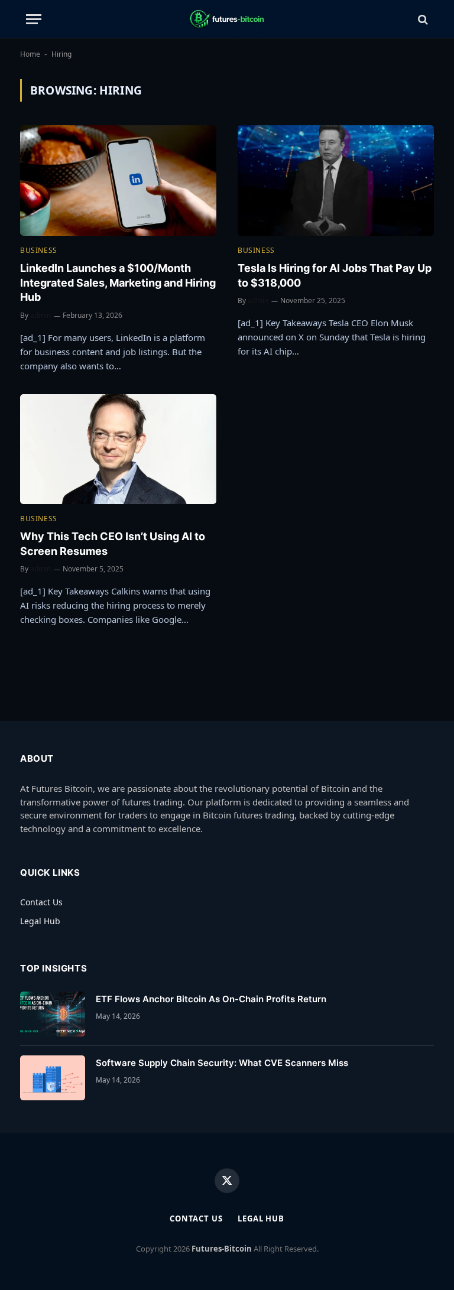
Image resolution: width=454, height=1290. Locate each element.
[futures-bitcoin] (227, 19)
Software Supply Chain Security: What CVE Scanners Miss (222, 1062)
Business (38, 250)
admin (40, 315)
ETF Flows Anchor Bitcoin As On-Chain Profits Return (211, 999)
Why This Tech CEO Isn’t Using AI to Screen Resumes (112, 543)
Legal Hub (40, 921)
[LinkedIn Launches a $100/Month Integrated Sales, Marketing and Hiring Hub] (118, 180)
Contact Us (41, 902)
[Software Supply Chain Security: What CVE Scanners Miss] (52, 1077)
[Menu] (33, 19)
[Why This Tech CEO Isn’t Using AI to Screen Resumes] (118, 449)
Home (30, 54)
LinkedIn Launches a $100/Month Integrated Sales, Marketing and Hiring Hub (118, 282)
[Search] (422, 19)
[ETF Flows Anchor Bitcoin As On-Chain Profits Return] (52, 1014)
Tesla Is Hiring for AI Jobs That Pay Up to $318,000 (335, 275)
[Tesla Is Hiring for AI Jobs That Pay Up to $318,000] (336, 180)
